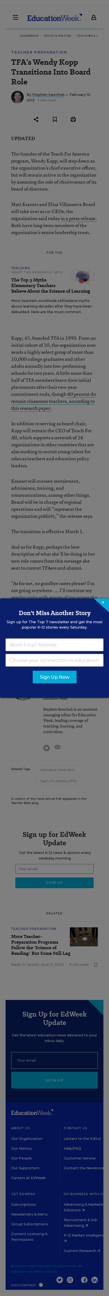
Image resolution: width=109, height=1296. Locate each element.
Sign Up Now (54, 677)
